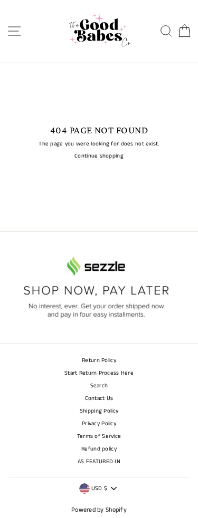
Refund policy (99, 449)
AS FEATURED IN (99, 461)
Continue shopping (99, 156)
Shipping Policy (99, 411)
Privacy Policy (99, 423)
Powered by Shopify (99, 509)
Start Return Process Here (99, 373)
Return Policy (99, 360)
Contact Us (99, 398)
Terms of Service (99, 436)
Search (99, 386)
